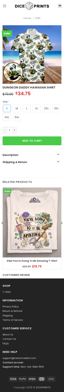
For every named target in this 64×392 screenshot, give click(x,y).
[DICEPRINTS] (32, 6)
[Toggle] (58, 154)
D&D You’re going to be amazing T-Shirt (32, 260)
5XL (17, 117)
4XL (6, 117)
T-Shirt (7, 292)
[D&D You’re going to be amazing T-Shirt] (32, 222)
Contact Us (9, 339)
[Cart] (59, 6)
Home (27, 18)
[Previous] (2, 230)
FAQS (6, 343)
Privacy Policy (11, 306)
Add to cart (32, 141)
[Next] (61, 230)
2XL (46, 108)
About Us (8, 334)
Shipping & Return (15, 162)
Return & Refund (12, 311)
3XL (56, 108)
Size (6, 101)
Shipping (8, 315)
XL (36, 108)
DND (37, 18)
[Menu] (5, 6)
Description (10, 155)
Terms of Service (13, 320)
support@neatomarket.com (19, 358)
